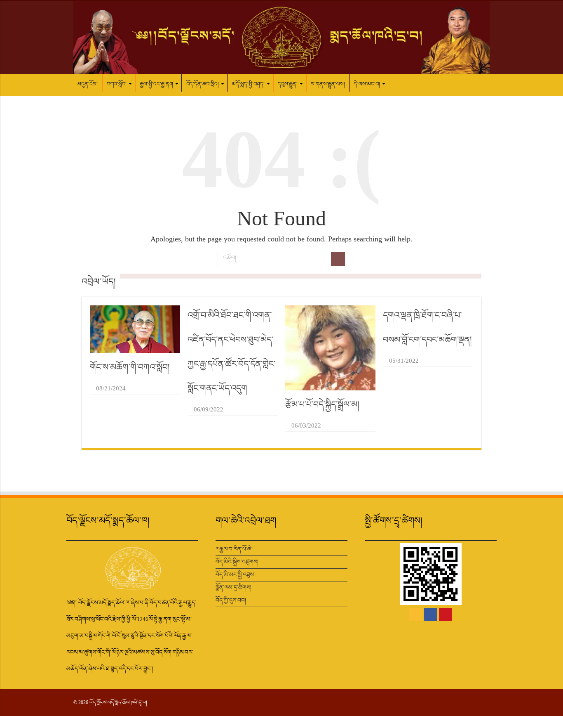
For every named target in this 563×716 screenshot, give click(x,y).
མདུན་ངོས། (87, 84)
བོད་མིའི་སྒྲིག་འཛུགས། (237, 562)
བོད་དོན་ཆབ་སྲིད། (202, 84)
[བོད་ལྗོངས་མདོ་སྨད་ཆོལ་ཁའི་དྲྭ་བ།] (281, 37)
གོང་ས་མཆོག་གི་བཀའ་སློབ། (130, 367)
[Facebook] (430, 614)
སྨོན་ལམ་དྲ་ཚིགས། (233, 587)
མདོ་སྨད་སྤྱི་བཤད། (248, 84)
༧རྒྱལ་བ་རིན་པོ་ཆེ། (234, 549)
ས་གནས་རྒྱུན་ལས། (328, 84)
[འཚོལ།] (338, 259)
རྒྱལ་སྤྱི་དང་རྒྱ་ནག (156, 84)
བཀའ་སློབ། (117, 84)
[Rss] (415, 614)
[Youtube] (445, 614)
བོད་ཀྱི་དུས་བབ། (231, 600)
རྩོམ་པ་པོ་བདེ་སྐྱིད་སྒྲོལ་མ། (322, 404)
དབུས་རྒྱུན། (288, 84)
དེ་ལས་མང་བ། (367, 84)
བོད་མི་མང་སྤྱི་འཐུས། (235, 575)
